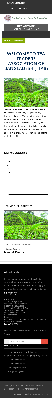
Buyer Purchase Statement (18, 245)
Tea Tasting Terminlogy (15, 310)
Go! (44, 341)
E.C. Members (10, 314)
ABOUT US (9, 299)
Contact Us (9, 317)
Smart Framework (40, 394)
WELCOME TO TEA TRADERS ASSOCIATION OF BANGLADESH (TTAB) (25, 320)
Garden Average (13, 249)
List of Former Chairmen (15, 312)
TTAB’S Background (13, 301)
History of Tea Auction (14, 306)
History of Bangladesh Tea (16, 308)
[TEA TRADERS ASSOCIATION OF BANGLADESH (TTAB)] (26, 18)
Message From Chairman (15, 303)
